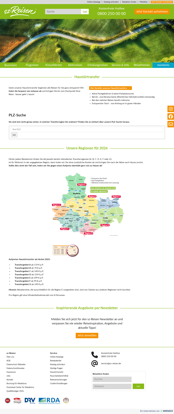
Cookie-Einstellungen (58, 384)
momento (163, 65)
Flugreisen (32, 65)
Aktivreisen (75, 65)
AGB (8, 361)
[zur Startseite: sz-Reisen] (20, 11)
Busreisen (10, 65)
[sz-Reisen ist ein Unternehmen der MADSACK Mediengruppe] (156, 411)
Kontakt (10, 380)
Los (85, 11)
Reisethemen (142, 65)
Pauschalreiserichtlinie (59, 376)
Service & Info (120, 65)
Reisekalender (55, 361)
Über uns (10, 357)
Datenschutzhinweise (15, 368)
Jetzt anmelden (87, 335)
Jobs (8, 376)
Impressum (11, 372)
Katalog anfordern (111, 2)
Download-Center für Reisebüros (20, 387)
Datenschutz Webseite (16, 365)
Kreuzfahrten (53, 65)
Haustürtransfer (56, 372)
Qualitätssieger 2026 (15, 391)
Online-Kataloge (93, 2)
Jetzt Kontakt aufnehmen (161, 2)
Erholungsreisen (98, 65)
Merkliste (143, 2)
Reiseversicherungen (58, 380)
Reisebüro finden (129, 2)
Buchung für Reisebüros (17, 384)
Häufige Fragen (56, 368)
